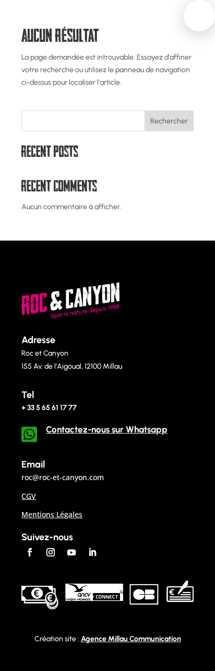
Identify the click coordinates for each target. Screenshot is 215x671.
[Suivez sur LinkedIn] (92, 552)
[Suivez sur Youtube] (71, 552)
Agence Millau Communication (131, 638)
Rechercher (169, 121)
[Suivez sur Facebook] (29, 552)
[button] (199, 15)
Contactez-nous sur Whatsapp (107, 429)
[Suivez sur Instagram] (50, 552)
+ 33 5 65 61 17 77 (49, 407)
